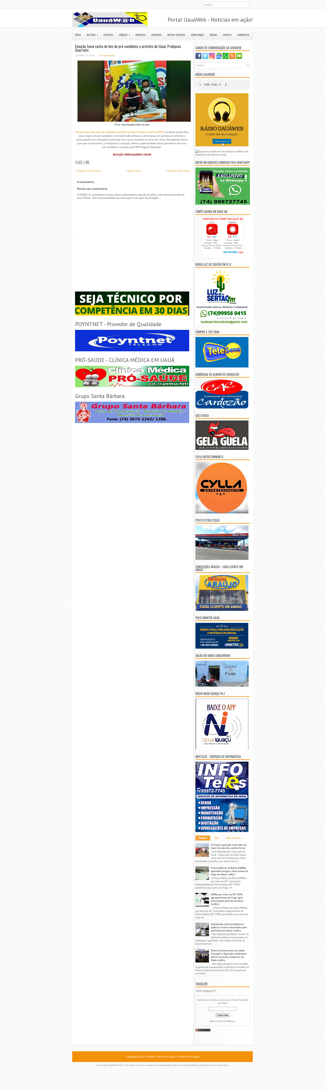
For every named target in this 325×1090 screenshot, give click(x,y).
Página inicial (133, 170)
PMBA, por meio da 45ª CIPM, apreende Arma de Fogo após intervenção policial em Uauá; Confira (227, 899)
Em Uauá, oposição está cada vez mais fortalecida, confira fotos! (229, 846)
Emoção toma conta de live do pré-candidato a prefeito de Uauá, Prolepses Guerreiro (128, 48)
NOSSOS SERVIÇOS (176, 35)
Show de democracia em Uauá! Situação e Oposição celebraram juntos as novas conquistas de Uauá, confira (229, 955)
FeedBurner (229, 1021)
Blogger (195, 1056)
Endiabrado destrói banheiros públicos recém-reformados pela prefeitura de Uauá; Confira (229, 927)
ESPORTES (108, 35)
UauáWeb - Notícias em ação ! (160, 1056)
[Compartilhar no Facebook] (87, 162)
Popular (203, 838)
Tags (216, 838)
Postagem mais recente (88, 170)
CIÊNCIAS (124, 35)
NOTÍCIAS (92, 35)
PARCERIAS (156, 35)
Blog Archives (233, 838)
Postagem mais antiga (178, 170)
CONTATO (227, 35)
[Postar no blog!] (80, 162)
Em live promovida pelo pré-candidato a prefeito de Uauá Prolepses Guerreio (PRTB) (120, 132)
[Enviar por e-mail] (77, 162)
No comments (107, 55)
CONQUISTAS (243, 35)
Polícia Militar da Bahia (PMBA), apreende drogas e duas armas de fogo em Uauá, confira (229, 871)
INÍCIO (78, 35)
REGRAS (213, 35)
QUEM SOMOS (197, 35)
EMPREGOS (140, 35)
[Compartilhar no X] (84, 162)
